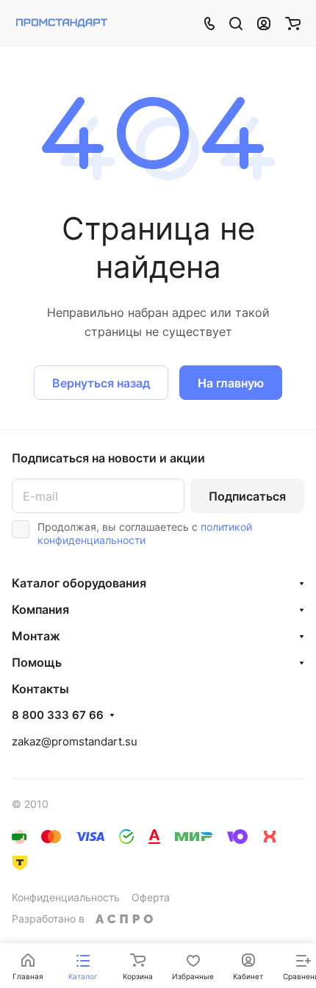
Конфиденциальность (66, 897)
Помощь (37, 662)
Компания (40, 609)
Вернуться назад (101, 383)
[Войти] (263, 22)
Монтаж (36, 636)
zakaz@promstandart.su (74, 741)
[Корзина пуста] (293, 22)
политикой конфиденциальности (144, 533)
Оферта (151, 897)
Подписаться (247, 496)
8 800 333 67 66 (58, 715)
